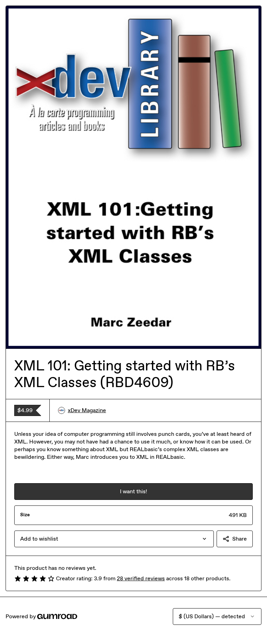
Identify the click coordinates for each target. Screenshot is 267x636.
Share (239, 538)
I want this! (133, 491)
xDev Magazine (87, 410)
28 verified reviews (141, 578)
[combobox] (114, 539)
